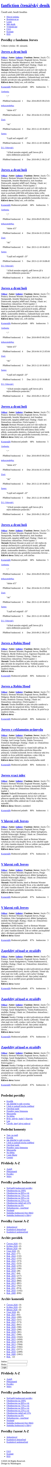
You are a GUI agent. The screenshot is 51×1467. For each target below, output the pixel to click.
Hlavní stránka (13, 17)
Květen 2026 (12, 1246)
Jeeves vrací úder (13, 775)
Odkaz (4, 57)
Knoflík (10, 1101)
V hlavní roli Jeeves (15, 821)
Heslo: (4, 1364)
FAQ (9, 29)
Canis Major (12, 1155)
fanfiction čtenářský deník (25, 5)
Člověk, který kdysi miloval (18, 1123)
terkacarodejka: (7, 105)
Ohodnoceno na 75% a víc (18, 1195)
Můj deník (11, 24)
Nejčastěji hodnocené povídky (20, 1188)
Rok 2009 (11, 1293)
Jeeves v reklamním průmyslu (22, 729)
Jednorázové (12, 1227)
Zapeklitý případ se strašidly (21, 951)
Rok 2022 (11, 1261)
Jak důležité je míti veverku (18, 1104)
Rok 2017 (11, 1273)
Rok (9, 1357)
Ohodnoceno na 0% (15, 1205)
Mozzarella (11, 1113)
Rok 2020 (11, 1266)
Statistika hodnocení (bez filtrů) (20, 1213)
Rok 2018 (11, 1271)
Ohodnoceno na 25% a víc (18, 1200)
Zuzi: (3, 119)
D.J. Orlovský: (7, 147)
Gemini (10, 1157)
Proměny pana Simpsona (17, 1111)
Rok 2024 (11, 1256)
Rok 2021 (11, 1263)
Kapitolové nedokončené (17, 1232)
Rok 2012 (11, 1286)
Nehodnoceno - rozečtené (18, 1208)
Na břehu (11, 1116)
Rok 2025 (11, 1253)
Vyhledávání (12, 27)
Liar (8, 1121)
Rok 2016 (11, 1276)
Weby (9, 1176)
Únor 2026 (11, 1251)
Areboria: (5, 91)
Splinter (19, 57)
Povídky (10, 1174)
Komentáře (6, 87)
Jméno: (4, 1361)
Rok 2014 (11, 1281)
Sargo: (4, 133)
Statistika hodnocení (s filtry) (19, 1215)
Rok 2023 (11, 1258)
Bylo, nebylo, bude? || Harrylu (20, 1118)
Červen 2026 (12, 1243)
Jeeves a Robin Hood (15, 643)
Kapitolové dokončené (16, 1229)
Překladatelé (12, 1171)
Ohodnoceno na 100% (16, 1190)
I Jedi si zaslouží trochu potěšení (20, 1106)
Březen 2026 (12, 1248)
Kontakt (10, 32)
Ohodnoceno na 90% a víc (18, 1193)
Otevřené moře (13, 1109)
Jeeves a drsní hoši (14, 51)
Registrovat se (13, 19)
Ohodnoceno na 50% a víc (18, 1198)
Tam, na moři (12, 1135)
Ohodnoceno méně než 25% (19, 1203)
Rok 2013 (11, 1283)
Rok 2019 (11, 1268)
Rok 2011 (11, 1288)
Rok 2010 (11, 1290)
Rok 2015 (11, 1278)
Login (9, 22)
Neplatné (10, 1210)
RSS (8, 34)
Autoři (9, 1169)
